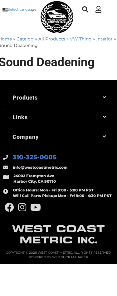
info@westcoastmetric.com (40, 167)
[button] (85, 9)
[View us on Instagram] (22, 207)
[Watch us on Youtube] (35, 207)
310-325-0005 (34, 157)
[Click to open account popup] (98, 9)
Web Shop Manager (70, 257)
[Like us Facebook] (9, 207)
